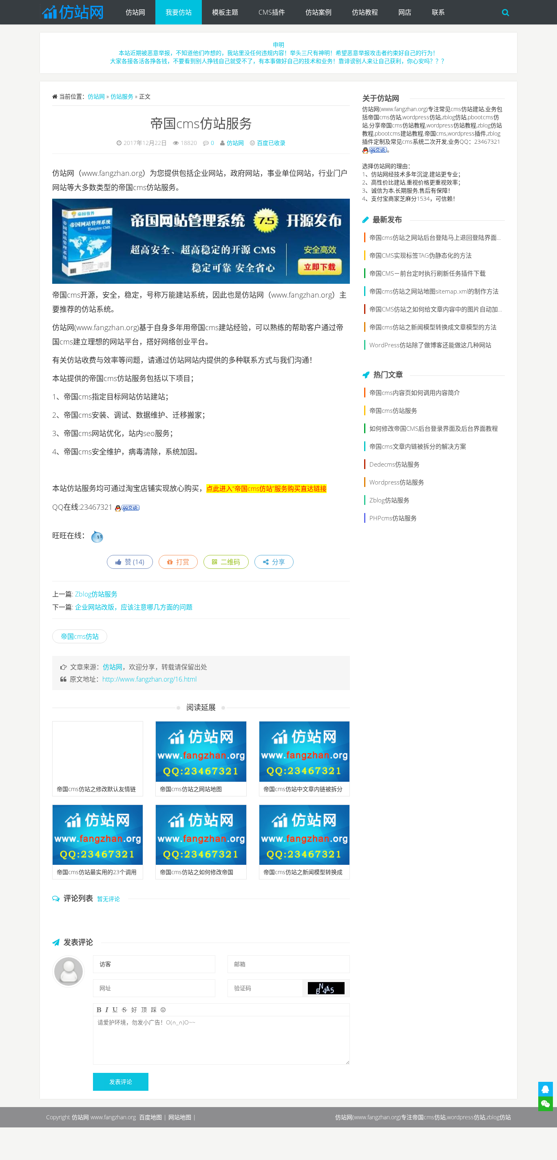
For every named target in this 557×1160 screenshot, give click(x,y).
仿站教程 (365, 12)
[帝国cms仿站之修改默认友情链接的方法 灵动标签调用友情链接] (98, 751)
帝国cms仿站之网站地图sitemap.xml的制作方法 (434, 291)
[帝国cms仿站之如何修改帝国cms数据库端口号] (201, 835)
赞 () (133, 561)
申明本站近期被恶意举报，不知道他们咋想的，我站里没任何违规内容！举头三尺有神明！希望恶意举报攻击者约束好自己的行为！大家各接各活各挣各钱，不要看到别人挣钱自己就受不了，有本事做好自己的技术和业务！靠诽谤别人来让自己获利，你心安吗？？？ (278, 53)
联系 (438, 12)
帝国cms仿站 (80, 636)
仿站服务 (122, 96)
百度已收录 (271, 143)
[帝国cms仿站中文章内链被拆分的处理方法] (304, 751)
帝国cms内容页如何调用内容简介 (414, 392)
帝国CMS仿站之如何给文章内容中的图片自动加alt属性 (443, 309)
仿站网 (135, 12)
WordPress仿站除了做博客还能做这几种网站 (430, 345)
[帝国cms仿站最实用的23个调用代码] (98, 835)
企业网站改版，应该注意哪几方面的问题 (133, 607)
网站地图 (179, 1117)
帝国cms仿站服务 (201, 123)
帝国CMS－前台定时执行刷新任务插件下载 (427, 273)
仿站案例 (318, 12)
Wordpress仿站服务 (396, 482)
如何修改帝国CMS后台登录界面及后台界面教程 (433, 428)
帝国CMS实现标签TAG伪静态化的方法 (420, 255)
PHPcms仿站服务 (393, 518)
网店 (404, 12)
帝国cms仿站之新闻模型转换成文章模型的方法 (433, 327)
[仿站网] (77, 10)
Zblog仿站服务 (96, 594)
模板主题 (225, 12)
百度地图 (150, 1117)
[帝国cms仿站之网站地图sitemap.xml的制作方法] (201, 751)
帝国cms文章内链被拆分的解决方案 (417, 446)
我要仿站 (179, 12)
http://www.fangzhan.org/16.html (149, 679)
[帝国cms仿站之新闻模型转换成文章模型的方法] (304, 835)
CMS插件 (272, 12)
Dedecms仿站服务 (394, 464)
